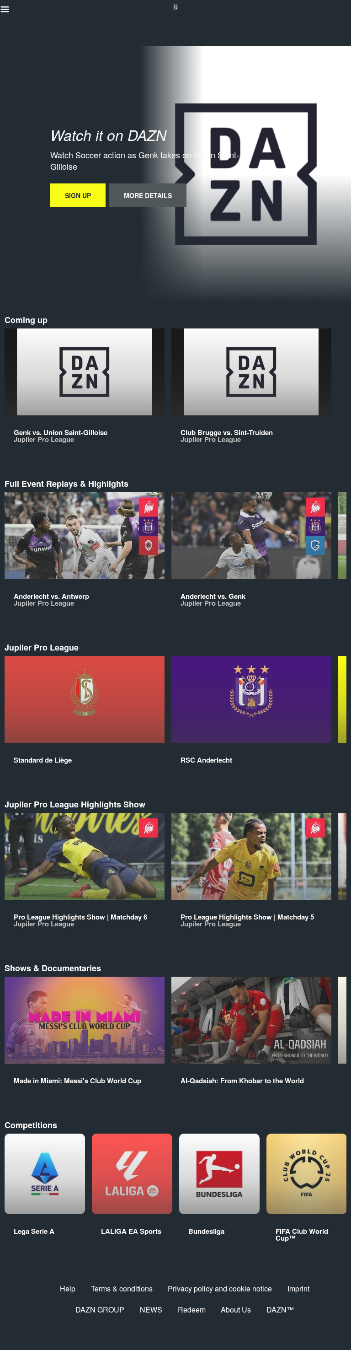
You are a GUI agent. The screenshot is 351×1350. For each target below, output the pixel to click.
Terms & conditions (122, 1288)
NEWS (151, 1309)
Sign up (78, 195)
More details (148, 195)
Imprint (298, 1288)
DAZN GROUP (99, 1309)
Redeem (192, 1309)
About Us (236, 1309)
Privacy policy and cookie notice (220, 1288)
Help (67, 1288)
